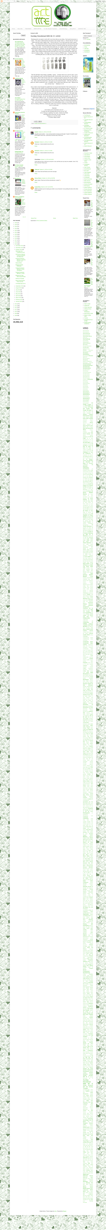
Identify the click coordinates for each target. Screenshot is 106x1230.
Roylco (84, 992)
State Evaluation (86, 1051)
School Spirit (86, 1001)
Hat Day (88, 782)
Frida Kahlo (86, 174)
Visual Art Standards (88, 1167)
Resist (91, 985)
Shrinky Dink (90, 1020)
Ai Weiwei (91, 426)
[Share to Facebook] (39, 121)
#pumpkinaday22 (87, 368)
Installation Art (90, 798)
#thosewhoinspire (86, 377)
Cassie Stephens (19, 58)
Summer (91, 1067)
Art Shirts (87, 509)
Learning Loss (90, 822)
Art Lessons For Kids (87, 481)
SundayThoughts (86, 1089)
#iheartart (91, 355)
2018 (16, 238)
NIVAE (89, 903)
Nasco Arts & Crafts (88, 313)
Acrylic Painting (89, 418)
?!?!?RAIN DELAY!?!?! (21, 283)
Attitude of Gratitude (88, 548)
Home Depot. (85, 787)
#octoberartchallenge (88, 365)
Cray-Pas (91, 657)
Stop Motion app (89, 1058)
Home (13, 28)
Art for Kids (90, 470)
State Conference (88, 1050)
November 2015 (19, 247)
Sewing (84, 1013)
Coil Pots (86, 616)
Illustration (85, 792)
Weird (87, 1184)
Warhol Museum (88, 146)
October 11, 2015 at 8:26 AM (47, 159)
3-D (92, 405)
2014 (16, 303)
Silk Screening (89, 1022)
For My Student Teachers (50, 28)
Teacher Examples (88, 1111)
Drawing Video (90, 694)
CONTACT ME (82, 28)
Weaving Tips (89, 1182)
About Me (20, 28)
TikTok (85, 47)
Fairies (84, 729)
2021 (16, 232)
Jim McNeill (86, 177)
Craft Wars (87, 654)
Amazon (91, 429)
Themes (84, 1136)
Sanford (87, 996)
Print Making (90, 965)
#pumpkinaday (86, 366)
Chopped (87, 595)
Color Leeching (86, 627)
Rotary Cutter (90, 990)
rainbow (91, 978)
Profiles (84, 974)
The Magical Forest (19, 152)
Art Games (85, 473)
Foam (89, 747)
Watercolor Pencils (88, 1175)
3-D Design (85, 407)
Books (84, 563)
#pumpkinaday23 (86, 373)
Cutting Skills (86, 670)
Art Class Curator (19, 165)
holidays (84, 786)
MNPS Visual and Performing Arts (88, 857)
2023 (16, 228)
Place (89, 950)
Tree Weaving (87, 1149)
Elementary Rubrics (88, 710)
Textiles (91, 1128)
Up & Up (87, 1160)
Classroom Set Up (88, 608)
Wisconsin (85, 1195)
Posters (84, 958)
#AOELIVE (85, 337)
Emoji (88, 714)
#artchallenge (86, 339)
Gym (84, 779)
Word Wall (85, 1196)
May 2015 (18, 293)
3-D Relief (90, 407)
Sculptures (90, 1006)
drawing (85, 694)
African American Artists (88, 425)
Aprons (84, 435)
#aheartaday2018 (86, 333)
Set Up (91, 1011)
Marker (91, 835)
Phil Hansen (87, 185)
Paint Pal (88, 918)
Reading (91, 981)
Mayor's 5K (90, 840)
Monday (87, 861)
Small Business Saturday (88, 1028)
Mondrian (91, 864)
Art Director (87, 457)
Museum (91, 878)
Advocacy (85, 422)
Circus (87, 599)
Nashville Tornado (88, 889)
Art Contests (85, 456)
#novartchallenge (87, 364)
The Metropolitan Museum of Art (88, 138)
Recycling (90, 982)
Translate (88, 39)
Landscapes (86, 818)
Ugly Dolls (85, 1157)
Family (84, 733)
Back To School (90, 551)
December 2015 (19, 245)
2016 (16, 242)
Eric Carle (86, 170)
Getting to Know (87, 308)
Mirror (87, 854)
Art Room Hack (89, 501)
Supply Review (89, 1095)
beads (86, 553)
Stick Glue (89, 1056)
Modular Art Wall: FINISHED (19, 265)
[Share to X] (38, 121)
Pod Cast (85, 954)
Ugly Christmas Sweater (88, 1156)
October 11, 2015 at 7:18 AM (46, 142)
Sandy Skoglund (88, 192)
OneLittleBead (86, 910)
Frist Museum (87, 115)
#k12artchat (85, 359)
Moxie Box (89, 871)
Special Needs (86, 1039)
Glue (91, 767)
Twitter (88, 1152)
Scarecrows (85, 999)
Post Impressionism (88, 957)
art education (90, 460)
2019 (16, 236)
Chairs (84, 588)
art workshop (90, 537)
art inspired (85, 478)
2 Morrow (37, 169)
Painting (91, 919)
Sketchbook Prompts (88, 1025)
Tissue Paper (86, 1141)
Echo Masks (90, 701)
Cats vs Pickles (90, 584)
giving (92, 765)
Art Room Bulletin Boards (88, 492)
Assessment (85, 547)
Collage (85, 623)
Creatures (85, 665)
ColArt (92, 616)
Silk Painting (85, 1021)
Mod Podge (87, 858)
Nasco (92, 885)
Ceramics (84, 587)
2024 (16, 226)
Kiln (86, 811)
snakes (91, 1031)
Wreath (88, 1198)
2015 (16, 244)
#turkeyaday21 (86, 398)
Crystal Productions (87, 311)
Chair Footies (90, 587)
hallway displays (86, 780)
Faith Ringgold (87, 172)
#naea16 (91, 362)
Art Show (85, 510)
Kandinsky (90, 808)
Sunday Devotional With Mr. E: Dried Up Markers (20, 269)
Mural (87, 878)
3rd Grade (86, 408)
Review (87, 987)
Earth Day (85, 700)
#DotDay (85, 350)
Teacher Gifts (86, 1113)
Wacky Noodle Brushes (88, 1168)
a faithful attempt (19, 78)
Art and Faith (86, 442)
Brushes (84, 571)
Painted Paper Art (19, 151)
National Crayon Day (88, 893)
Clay (92, 609)
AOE (92, 433)
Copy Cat (85, 650)
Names (91, 882)
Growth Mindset (90, 778)
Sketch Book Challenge (88, 1024)
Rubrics (84, 993)
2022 (16, 230)
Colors (87, 632)
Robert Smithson (88, 187)
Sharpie (91, 1017)
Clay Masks (88, 612)
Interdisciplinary (86, 800)
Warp (87, 1171)
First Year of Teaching (88, 740)
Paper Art (85, 926)
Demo (88, 676)
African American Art (88, 424)
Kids (90, 810)
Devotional (86, 679)
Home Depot (90, 786)
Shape (84, 1015)
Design (91, 676)
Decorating (91, 675)
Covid (86, 651)
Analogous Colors (86, 432)
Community (85, 636)
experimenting (86, 722)
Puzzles (84, 975)
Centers (91, 586)
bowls (92, 569)
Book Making (90, 562)
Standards (85, 1046)
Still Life (87, 1057)
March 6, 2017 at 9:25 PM (47, 187)
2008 (16, 315)
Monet (84, 865)
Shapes (91, 1015)
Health (91, 782)
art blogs (88, 446)
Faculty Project (86, 728)
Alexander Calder (88, 153)
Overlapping (85, 915)
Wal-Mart (88, 1170)
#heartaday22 (86, 354)
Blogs (92, 559)
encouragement (86, 715)
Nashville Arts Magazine (88, 887)
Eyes (92, 723)
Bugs (92, 573)
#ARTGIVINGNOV (87, 343)
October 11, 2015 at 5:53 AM (44, 132)
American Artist (88, 431)
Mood (88, 869)
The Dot (89, 1134)
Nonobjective (90, 904)
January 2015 (19, 301)
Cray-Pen (85, 658)
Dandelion (91, 673)
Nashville (85, 886)
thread (91, 1138)
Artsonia (84, 545)
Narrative (85, 883)
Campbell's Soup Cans (88, 579)
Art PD (89, 484)
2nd (83, 405)
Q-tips (88, 975)
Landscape (85, 817)
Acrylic (91, 415)
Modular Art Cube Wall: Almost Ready (21, 276)
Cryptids (91, 666)
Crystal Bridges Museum (87, 123)
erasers (89, 719)
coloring (84, 632)
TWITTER (86, 48)
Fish (84, 742)
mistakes (91, 854)
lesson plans (85, 825)
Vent (92, 1163)
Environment (85, 719)
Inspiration (85, 797)
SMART (84, 1029)
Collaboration (86, 618)
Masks (91, 838)
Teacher (84, 1106)
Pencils (91, 939)
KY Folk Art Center (88, 128)
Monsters (91, 867)
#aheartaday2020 (86, 334)
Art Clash (91, 452)
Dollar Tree (90, 689)
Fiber (90, 737)
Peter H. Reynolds (87, 942)
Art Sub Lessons (19, 130)
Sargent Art (86, 305)
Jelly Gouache (89, 804)
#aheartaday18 (86, 330)
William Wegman (88, 194)
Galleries (89, 757)
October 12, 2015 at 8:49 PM (48, 178)
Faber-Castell (85, 725)
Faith (89, 729)
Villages (87, 1164)
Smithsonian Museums (87, 135)
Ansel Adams (87, 156)
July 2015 (18, 289)
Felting (91, 736)
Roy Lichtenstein (88, 190)
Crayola (86, 318)
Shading (91, 1014)
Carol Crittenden (89, 580)
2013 (16, 305)
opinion (91, 912)
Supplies (88, 1091)
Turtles (84, 1152)
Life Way (87, 826)
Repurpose (85, 985)
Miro (84, 854)
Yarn (92, 1199)
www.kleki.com (85, 1199)
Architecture (85, 436)
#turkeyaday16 (86, 391)
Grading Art (90, 774)
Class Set (85, 601)
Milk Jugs (89, 851)
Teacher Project (89, 1116)
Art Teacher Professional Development (88, 523)
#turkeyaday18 (86, 394)
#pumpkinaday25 (86, 375)
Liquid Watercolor (89, 829)
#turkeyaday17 (86, 393)
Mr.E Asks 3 (90, 874)
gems (92, 760)
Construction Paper (88, 641)
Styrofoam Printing (87, 1065)
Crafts (91, 655)
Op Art (88, 912)
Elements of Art (86, 711)
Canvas (84, 580)
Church (84, 597)
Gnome (88, 768)
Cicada (88, 597)
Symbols (91, 1096)
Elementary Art (88, 704)
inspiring (91, 797)
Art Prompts (89, 486)
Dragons (91, 693)
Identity (91, 790)
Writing (91, 1198)
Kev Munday (85, 810)
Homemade (91, 787)
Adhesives (85, 419)
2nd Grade (88, 405)
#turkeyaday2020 (86, 397)
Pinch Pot (90, 947)
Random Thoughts (86, 979)
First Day (87, 739)
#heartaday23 (85, 355)
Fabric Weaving (86, 726)
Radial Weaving (86, 978)
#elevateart (91, 350)
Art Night (91, 482)
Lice (90, 825)
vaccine (91, 1160)
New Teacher (85, 901)
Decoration (85, 676)
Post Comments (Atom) (42, 220)
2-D (92, 404)
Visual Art (90, 1166)
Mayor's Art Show (88, 842)
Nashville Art (90, 886)
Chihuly (88, 594)
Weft (84, 1184)
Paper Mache (86, 928)
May (89, 839)
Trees (92, 1149)
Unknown (37, 142)
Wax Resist (90, 1178)
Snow (84, 1032)
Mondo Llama (86, 864)
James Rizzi (87, 175)
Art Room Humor (87, 502)
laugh (92, 819)
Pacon (91, 915)
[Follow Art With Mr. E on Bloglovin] (89, 109)
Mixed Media (86, 856)
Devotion (91, 678)
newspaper (91, 901)
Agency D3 (85, 426)
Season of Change (20, 278)
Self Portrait (90, 1008)
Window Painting (88, 1185)
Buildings (85, 574)
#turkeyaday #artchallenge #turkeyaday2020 (86, 382)
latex (55, 1211)
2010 (16, 311)
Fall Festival (85, 732)
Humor (84, 790)
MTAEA (84, 875)
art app (91, 442)
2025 (16, 224)
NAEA (84, 881)
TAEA (87, 1100)
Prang (88, 961)
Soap (84, 1035)
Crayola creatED (86, 659)
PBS (89, 935)
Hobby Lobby (90, 785)
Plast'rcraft (85, 951)
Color (89, 625)
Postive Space (90, 958)
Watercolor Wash (88, 1177)
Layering (84, 821)
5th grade (89, 410)
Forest (89, 750)
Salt (90, 994)
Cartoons (84, 583)
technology (90, 1118)
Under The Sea (88, 1159)
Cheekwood (85, 592)
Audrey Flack (87, 158)
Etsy (86, 721)
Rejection (91, 983)
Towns (92, 1148)
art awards (89, 445)
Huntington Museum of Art (87, 126)
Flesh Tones (85, 746)
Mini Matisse (18, 178)
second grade (90, 1007)
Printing (84, 967)
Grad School (86, 772)
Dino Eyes (85, 682)
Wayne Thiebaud (88, 1179)
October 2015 (19, 249)
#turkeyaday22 (86, 400)
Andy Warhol (87, 154)
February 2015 (19, 299)
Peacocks (85, 936)
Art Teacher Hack (87, 520)
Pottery (84, 960)
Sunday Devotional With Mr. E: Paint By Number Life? (21, 260)
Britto (92, 570)
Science (91, 1001)
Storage (84, 1060)
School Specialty (88, 307)
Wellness (91, 1184)
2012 (16, 307)
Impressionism (85, 793)
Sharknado (85, 1017)
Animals (88, 433)
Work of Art (90, 1196)
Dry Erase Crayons (87, 696)
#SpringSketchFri (86, 376)
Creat (88, 664)
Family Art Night (89, 733)
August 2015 (19, 288)
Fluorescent (85, 747)
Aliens (84, 428)
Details (84, 678)
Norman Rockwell (88, 184)
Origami (91, 914)
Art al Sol (91, 441)
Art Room (88, 491)
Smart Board (90, 1029)
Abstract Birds (19, 262)
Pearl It (88, 936)
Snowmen (90, 1033)
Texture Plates (90, 1130)
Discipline (85, 686)
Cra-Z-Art (89, 652)
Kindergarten (86, 813)
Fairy (87, 729)
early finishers (86, 697)
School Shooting (89, 1000)
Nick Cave (85, 903)
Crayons (85, 662)
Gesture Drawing (86, 765)
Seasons (85, 1007)
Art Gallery (91, 471)
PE (92, 935)
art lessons (90, 479)
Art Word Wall (90, 535)
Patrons (91, 933)
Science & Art (85, 1003)
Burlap (91, 576)
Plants (92, 950)
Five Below (90, 744)
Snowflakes (85, 1033)
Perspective (90, 940)
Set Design (85, 1011)
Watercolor (86, 1174)
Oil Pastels (85, 907)
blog (90, 559)
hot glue (87, 789)
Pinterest (85, 949)
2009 (16, 313)
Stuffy (92, 1064)
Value (84, 1161)
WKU (92, 1195)
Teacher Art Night (88, 1110)
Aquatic (91, 435)
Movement (85, 871)
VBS (89, 1163)
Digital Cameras (89, 680)
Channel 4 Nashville (88, 590)
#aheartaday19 (86, 332)
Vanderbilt (85, 1163)
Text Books (87, 1128)
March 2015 (18, 297)
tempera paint (86, 1127)
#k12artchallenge (86, 358)
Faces (92, 726)
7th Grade (88, 411)
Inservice (91, 796)
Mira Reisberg (87, 182)
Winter (84, 1187)
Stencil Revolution (89, 1053)
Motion (91, 869)
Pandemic (91, 925)
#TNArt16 (85, 379)
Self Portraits (86, 1010)
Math (84, 839)
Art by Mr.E (73, 28)
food (89, 749)
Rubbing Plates (89, 992)
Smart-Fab (85, 1031)
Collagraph (91, 623)
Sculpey (91, 1004)
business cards (86, 577)
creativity (91, 664)
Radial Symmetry (89, 976)
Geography (85, 761)
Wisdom (88, 1195)
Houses (91, 789)
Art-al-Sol (84, 538)
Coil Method (90, 615)
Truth (87, 1150)
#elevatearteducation (87, 351)
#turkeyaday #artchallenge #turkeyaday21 (86, 386)
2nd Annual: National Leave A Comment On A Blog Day (20, 255)
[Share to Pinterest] (41, 121)
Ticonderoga (85, 1139)
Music (89, 879)
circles (88, 598)
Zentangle (85, 1202)
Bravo (84, 570)
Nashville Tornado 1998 (88, 890)
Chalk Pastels (90, 588)
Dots (86, 692)
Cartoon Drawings (88, 581)
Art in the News (87, 475)
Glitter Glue (88, 767)
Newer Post (33, 218)
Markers (85, 836)
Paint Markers (86, 917)
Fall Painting (90, 732)
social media (88, 1035)
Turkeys (91, 1150)
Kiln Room (90, 811)
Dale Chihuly (87, 167)
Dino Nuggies (90, 682)
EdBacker (85, 703)
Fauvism (91, 735)
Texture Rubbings (88, 1131)
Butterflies (91, 577)
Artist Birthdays (63, 28)
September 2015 (20, 286)
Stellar (84, 1053)
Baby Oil (84, 551)
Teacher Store (86, 1117)
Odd (92, 905)
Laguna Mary (38, 187)
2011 (16, 309)
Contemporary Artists (88, 648)
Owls (89, 915)
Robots (91, 987)
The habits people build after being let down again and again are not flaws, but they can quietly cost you (20, 45)
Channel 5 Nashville (88, 591)
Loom (88, 830)
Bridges (88, 570)
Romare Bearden (88, 189)
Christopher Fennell (87, 165)
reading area (85, 982)
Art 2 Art (89, 439)
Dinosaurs (90, 685)
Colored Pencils (88, 630)
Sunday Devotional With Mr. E (40, 123)
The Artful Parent (19, 41)
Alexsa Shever (38, 178)
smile (89, 1031)
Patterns (85, 935)
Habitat (86, 779)
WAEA (84, 1170)
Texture (84, 1130)
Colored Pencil (89, 629)
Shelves (91, 1018)
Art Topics (89, 527)
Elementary (91, 703)
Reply (36, 137)
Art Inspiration (90, 477)
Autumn (84, 549)
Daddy (87, 672)
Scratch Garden (86, 1004)
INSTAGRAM (87, 45)
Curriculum (91, 669)
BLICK (87, 559)
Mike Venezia (87, 180)
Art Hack (86, 474)
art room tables (86, 507)
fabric (91, 725)
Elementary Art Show (88, 707)
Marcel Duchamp (88, 179)
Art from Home (86, 471)
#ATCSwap (85, 344)
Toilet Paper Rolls (86, 1145)
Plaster (88, 951)
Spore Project (90, 1040)
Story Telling (88, 1061)
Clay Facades (86, 611)
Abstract (85, 414)
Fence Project (85, 737)
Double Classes (90, 692)
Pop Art (91, 954)
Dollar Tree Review (87, 690)
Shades (87, 1014)
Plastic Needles (89, 953)
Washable (91, 1171)
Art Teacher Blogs (89, 519)
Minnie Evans (90, 853)
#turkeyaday (90, 379)
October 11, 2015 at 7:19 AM (46, 150)
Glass (84, 767)
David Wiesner (87, 169)
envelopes (91, 718)
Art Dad (90, 456)
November (85, 905)
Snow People (90, 1032)
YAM (89, 1199)
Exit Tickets (90, 721)
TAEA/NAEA (28, 28)
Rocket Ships (86, 989)
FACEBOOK (87, 50)
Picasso (91, 944)
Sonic (92, 1036)
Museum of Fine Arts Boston (87, 130)
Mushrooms (85, 879)
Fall (92, 729)
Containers (91, 647)
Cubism (84, 668)
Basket (84, 552)
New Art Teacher (89, 900)
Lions (88, 828)
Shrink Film (85, 1020)
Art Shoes (91, 509)
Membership (85, 843)
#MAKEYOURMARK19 (87, 361)
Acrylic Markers (86, 417)
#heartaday (85, 352)
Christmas (91, 595)
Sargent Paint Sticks (88, 997)
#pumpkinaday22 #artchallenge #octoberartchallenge (87, 371)
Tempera (85, 1123)
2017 (16, 240)
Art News (87, 482)
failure (92, 728)
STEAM (91, 1051)
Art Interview (90, 478)
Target (91, 1104)
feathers (84, 736)
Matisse (86, 839)
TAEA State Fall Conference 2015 (20, 252)
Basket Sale (88, 552)
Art (89, 436)
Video (84, 1164)
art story (89, 513)
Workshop (85, 1198)
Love (88, 832)
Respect (84, 986)
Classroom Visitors (86, 609)
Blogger (64, 1211)
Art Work (85, 537)
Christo (85, 162)
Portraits (91, 956)
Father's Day (86, 735)
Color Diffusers (90, 626)
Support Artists (86, 1096)
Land (92, 815)
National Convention (88, 892)
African (91, 422)
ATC (92, 547)
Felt (88, 736)
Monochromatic (90, 865)
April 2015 (18, 295)
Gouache (91, 771)
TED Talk (90, 1121)
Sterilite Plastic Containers (87, 323)
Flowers (91, 746)
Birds (89, 556)
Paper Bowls (90, 926)
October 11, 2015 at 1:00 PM (46, 169)
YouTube (91, 1200)
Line (90, 826)
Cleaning (87, 613)
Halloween (91, 779)
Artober (91, 541)
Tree (84, 1149)
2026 (16, 222)
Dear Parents (85, 675)
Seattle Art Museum (88, 132)
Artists (88, 540)
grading (84, 774)
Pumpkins (91, 974)
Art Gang (89, 473)
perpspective (85, 940)
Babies (91, 549)
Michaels (91, 847)
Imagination (90, 792)
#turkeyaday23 (86, 401)
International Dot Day (88, 801)
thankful (84, 1132)
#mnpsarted (85, 362)
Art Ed (91, 457)
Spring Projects (88, 1042)
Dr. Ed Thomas (86, 693)
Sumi (87, 1067)
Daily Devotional (88, 673)
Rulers (88, 993)
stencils (84, 1054)
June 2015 (18, 291)
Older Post (75, 218)
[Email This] (35, 121)
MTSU (88, 875)
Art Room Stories (89, 506)
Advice (91, 421)
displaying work (90, 686)
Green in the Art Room (88, 775)
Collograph (85, 625)
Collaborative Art (88, 622)
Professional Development (86, 972)
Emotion (91, 714)
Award (88, 549)
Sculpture (85, 1006)
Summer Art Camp (88, 1068)
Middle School (86, 849)
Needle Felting (86, 897)
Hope (84, 789)
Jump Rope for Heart (89, 807)
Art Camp (88, 448)
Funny (86, 757)
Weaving (85, 1181)
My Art (91, 879)
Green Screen (86, 776)
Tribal (84, 1150)
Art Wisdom (89, 530)
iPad (84, 803)
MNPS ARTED (37, 28)
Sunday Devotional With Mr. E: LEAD (20, 273)
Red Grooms (86, 983)
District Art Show (86, 687)
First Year (91, 739)
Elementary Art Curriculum (88, 705)
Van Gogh (90, 1161)
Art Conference (87, 453)
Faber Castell (87, 303)
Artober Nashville (87, 542)
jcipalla (36, 132)
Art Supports (89, 516)
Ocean (89, 905)
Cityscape (90, 599)
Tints (92, 1139)
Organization (86, 914)
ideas (88, 790)
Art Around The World (87, 443)
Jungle (84, 808)
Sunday (91, 1074)
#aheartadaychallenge (87, 336)
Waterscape (85, 1178)
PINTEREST (87, 52)
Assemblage (90, 545)
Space (91, 1038)
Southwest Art (86, 1038)
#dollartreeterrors (86, 348)
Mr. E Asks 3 (87, 872)
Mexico (87, 847)
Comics (91, 634)
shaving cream (86, 1018)
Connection (85, 640)
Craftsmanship (85, 657)
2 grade (89, 404)
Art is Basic (17, 97)
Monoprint (85, 867)
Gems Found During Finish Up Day (20, 281)
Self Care (85, 1008)
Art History (91, 474)
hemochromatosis (86, 783)
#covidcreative (86, 347)
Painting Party (89, 922)
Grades (91, 772)
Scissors (91, 1003)
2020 (16, 234)
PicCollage (85, 946)
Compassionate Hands (88, 637)
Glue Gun (85, 768)
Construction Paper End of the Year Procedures (88, 646)
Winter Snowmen (89, 1192)
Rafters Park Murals (23, 116)
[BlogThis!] (36, 121)
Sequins (91, 1010)
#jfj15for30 (85, 357)
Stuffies (88, 1064)
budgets (84, 573)
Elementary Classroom (88, 708)
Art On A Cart (85, 484)
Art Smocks (88, 512)
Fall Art (84, 731)
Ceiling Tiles (86, 586)
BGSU (86, 556)
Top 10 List (87, 1146)
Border (88, 565)
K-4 (87, 808)
